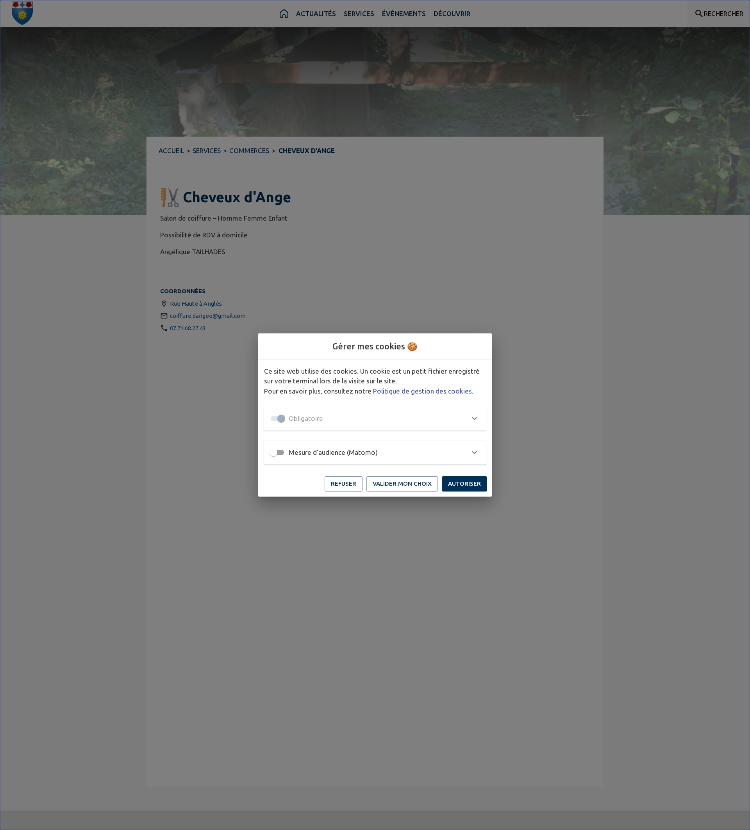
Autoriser (464, 483)
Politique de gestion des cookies (422, 391)
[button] (375, 418)
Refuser (343, 483)
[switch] (273, 452)
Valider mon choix (402, 483)
